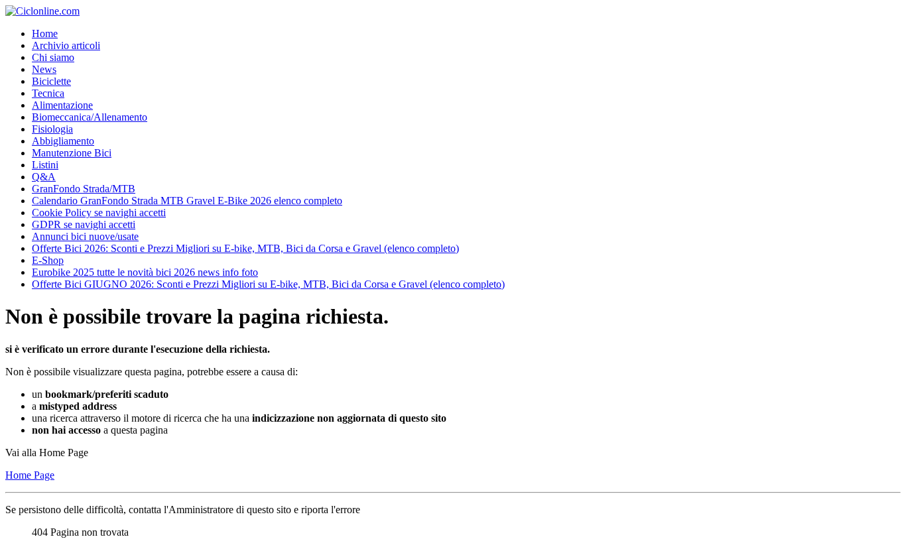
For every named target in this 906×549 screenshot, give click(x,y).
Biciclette (51, 81)
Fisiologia (52, 129)
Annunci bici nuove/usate (85, 236)
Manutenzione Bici (71, 152)
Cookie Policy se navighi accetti (99, 212)
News (44, 69)
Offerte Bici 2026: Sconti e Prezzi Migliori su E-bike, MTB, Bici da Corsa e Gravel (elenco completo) (245, 248)
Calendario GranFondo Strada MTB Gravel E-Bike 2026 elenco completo (187, 200)
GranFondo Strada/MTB (83, 188)
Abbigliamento (63, 141)
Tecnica (48, 93)
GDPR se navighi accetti (83, 224)
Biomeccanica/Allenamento (89, 117)
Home (45, 33)
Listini (45, 164)
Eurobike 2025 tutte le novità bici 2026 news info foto (145, 272)
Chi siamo (53, 57)
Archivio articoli (66, 45)
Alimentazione (62, 105)
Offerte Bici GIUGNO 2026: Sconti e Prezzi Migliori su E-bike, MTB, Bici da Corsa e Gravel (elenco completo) (268, 284)
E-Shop (48, 260)
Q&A (44, 176)
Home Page (29, 475)
